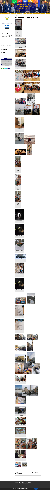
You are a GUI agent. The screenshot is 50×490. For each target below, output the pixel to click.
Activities (32, 13)
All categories (8, 68)
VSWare (7, 25)
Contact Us (44, 13)
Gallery (40, 13)
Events (5, 68)
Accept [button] (36, 488)
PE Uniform (3, 52)
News (26, 13)
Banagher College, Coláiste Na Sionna (25, 6)
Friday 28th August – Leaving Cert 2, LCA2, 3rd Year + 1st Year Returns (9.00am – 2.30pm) (7, 40)
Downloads (11, 13)
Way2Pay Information (4, 49)
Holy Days (3, 68)
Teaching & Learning (22, 13)
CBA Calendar (16, 13)
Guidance (36, 13)
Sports (29, 13)
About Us (4, 13)
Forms (8, 13)
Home (1, 13)
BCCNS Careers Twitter (7, 29)
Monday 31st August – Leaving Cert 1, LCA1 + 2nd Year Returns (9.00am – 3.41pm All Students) (7, 36)
